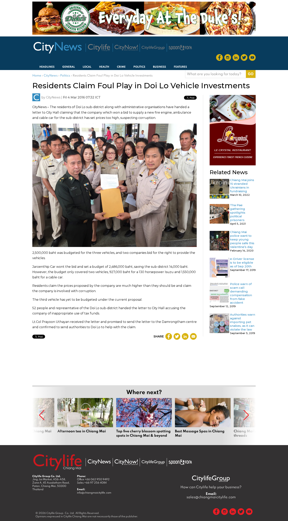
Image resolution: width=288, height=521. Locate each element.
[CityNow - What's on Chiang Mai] (126, 462)
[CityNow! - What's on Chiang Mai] (126, 48)
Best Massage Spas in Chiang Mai (203, 420)
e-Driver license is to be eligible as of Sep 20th (242, 262)
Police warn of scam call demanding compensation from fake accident (241, 293)
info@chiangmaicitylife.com (94, 492)
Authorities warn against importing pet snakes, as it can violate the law (242, 322)
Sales (92, 482)
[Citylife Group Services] (153, 47)
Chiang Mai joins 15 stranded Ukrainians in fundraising (242, 185)
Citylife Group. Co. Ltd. (60, 513)
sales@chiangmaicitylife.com (211, 495)
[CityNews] (57, 47)
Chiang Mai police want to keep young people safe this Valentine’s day (242, 239)
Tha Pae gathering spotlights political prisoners (237, 212)
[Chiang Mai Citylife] (99, 47)
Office (93, 479)
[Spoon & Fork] (180, 48)
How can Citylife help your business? (211, 487)
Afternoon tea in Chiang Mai (85, 420)
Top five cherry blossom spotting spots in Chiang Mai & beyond (144, 420)
